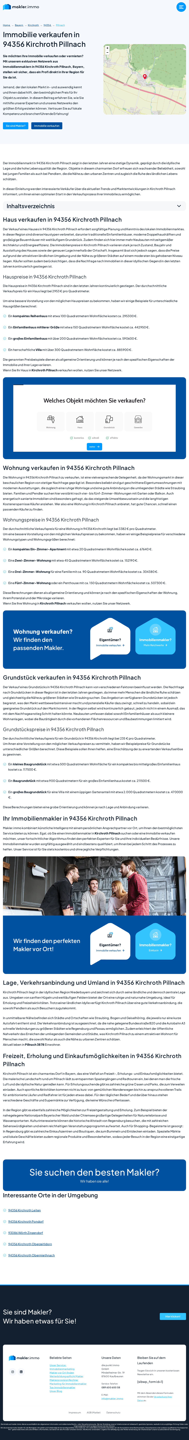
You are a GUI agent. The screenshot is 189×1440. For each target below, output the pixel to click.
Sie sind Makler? (15, 125)
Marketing (155, 639)
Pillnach (60, 25)
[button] (145, 76)
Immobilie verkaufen (46, 125)
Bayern (19, 25)
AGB (89, 1412)
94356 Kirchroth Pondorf (26, 1221)
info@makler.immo (112, 1398)
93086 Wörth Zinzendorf (25, 1232)
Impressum (75, 1412)
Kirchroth (33, 25)
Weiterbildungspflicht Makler (66, 1376)
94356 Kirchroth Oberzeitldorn (30, 1244)
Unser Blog (56, 1391)
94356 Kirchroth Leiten (24, 1210)
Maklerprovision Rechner (64, 1380)
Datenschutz (113, 1412)
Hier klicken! (172, 1316)
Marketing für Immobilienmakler (68, 1383)
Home (6, 25)
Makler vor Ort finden (62, 1372)
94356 (48, 25)
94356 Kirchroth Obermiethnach (31, 1255)
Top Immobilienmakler (62, 1387)
